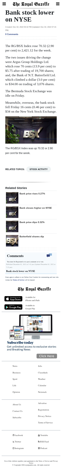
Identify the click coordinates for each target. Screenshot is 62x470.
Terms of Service (18, 280)
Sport (15, 378)
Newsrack (42, 391)
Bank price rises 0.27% (32, 193)
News (15, 365)
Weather (41, 378)
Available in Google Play (30, 307)
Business (17, 372)
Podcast (43, 448)
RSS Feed (44, 441)
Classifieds (43, 372)
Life (14, 385)
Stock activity (39, 169)
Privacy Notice (44, 416)
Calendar (42, 385)
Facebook (18, 435)
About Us (17, 404)
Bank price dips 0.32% (32, 222)
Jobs (40, 365)
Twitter (17, 441)
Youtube (44, 435)
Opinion (16, 391)
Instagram (19, 448)
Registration (43, 409)
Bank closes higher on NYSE (36, 208)
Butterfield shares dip (32, 236)
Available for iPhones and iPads (32, 299)
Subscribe (17, 417)
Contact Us (17, 411)
